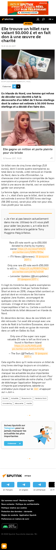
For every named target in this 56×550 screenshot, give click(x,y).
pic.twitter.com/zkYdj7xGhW (28, 271)
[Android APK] (9, 526)
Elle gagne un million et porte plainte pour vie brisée (28, 150)
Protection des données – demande (16, 511)
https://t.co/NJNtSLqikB (28, 345)
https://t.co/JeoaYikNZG (31, 248)
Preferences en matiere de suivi (15, 519)
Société (5, 398)
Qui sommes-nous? (9, 500)
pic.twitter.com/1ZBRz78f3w (28, 252)
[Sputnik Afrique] (8, 20)
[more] (51, 158)
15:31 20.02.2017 (8, 46)
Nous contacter (8, 504)
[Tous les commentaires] (4, 546)
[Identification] (38, 19)
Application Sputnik (27, 515)
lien (36, 388)
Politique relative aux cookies (14, 508)
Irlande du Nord (40, 398)
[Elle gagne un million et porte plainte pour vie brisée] (28, 128)
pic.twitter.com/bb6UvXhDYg (28, 348)
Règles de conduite (9, 515)
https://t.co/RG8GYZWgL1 (34, 268)
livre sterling (7, 403)
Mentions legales (26, 500)
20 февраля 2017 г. (28, 279)
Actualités (14, 398)
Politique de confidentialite (27, 504)
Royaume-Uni (27, 398)
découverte (19, 403)
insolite (29, 403)
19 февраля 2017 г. (36, 355)
